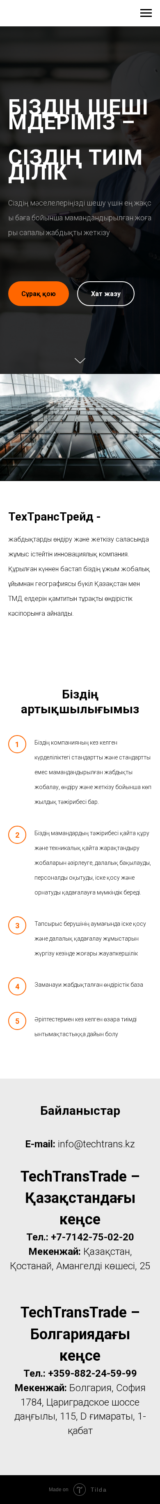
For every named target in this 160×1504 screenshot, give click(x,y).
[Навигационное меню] (146, 13)
